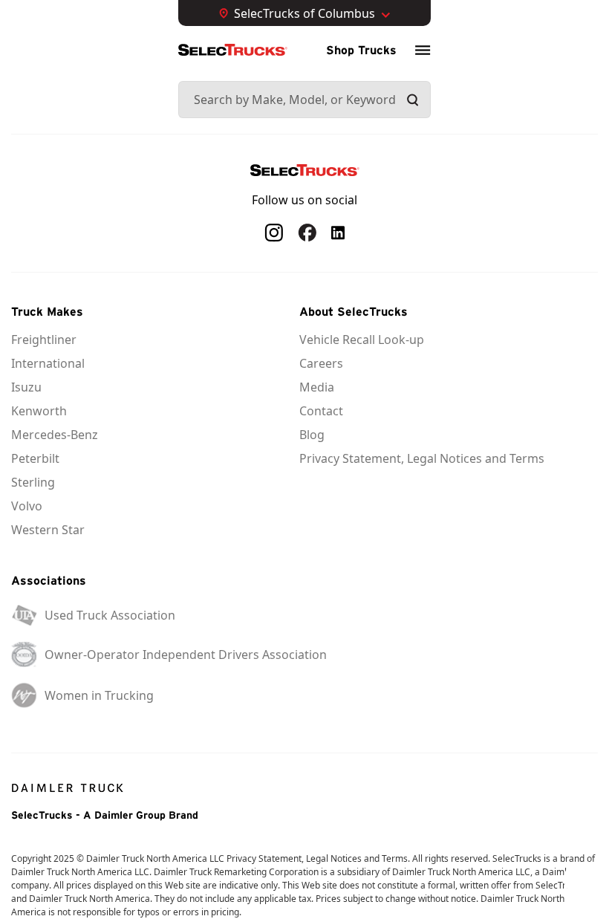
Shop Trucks (361, 49)
